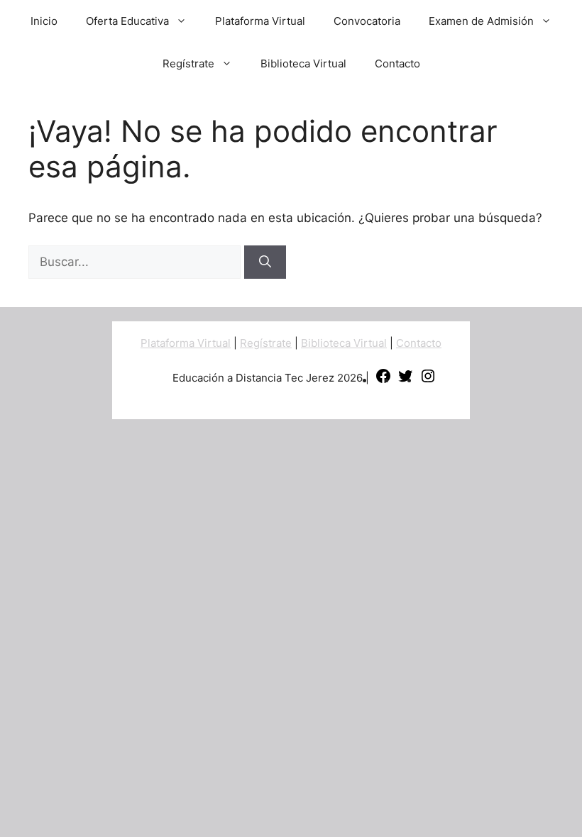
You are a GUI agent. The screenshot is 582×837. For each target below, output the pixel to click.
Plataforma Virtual (260, 21)
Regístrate (188, 63)
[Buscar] (265, 262)
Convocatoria (367, 21)
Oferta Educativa (127, 21)
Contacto (397, 63)
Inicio (44, 21)
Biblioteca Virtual (303, 63)
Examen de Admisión (481, 21)
